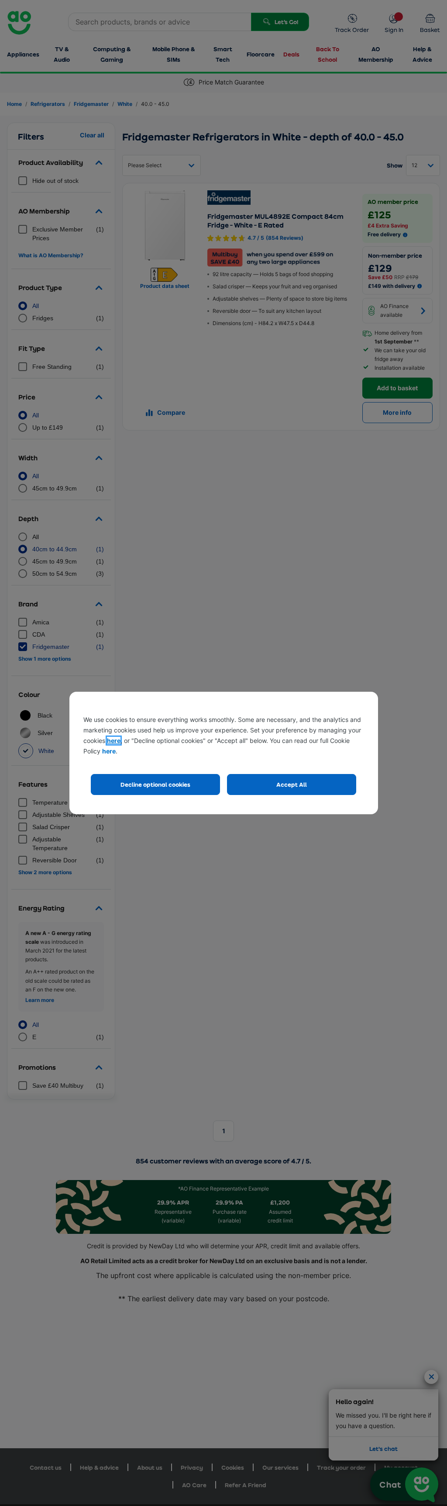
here (113, 740)
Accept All (291, 784)
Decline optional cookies (155, 784)
